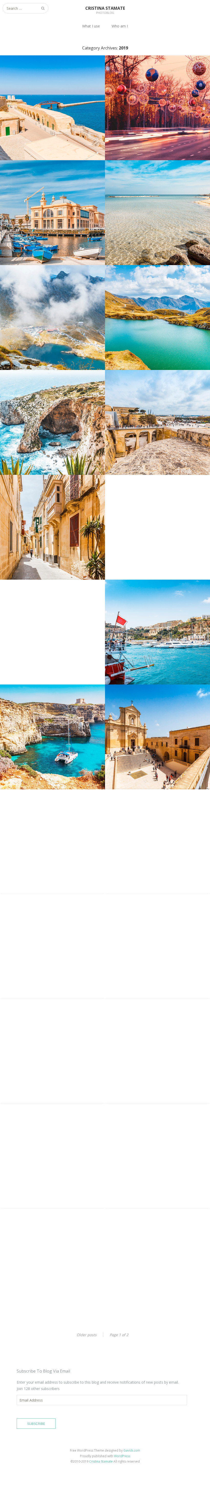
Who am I (120, 26)
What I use (91, 26)
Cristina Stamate (101, 1461)
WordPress (122, 1456)
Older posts (87, 1334)
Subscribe (36, 1424)
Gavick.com (131, 1450)
